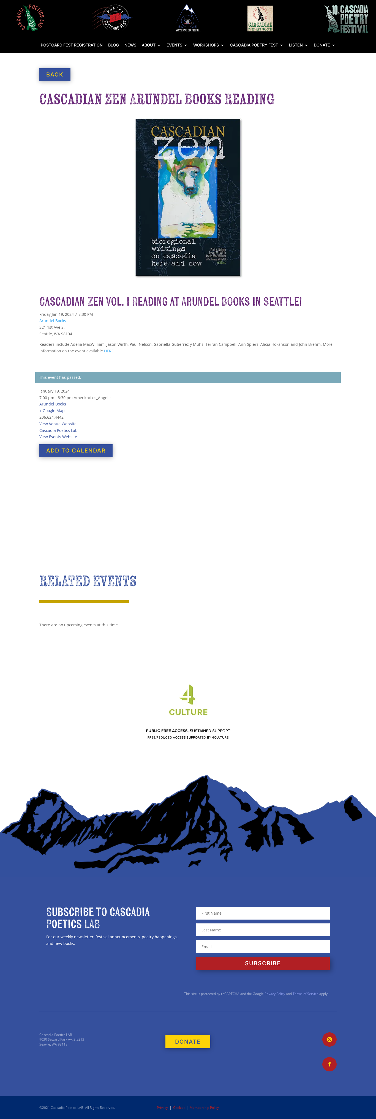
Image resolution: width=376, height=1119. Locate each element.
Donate (322, 45)
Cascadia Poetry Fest (254, 45)
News (130, 45)
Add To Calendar (76, 450)
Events (174, 45)
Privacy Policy (274, 994)
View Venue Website (58, 423)
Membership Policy (204, 1108)
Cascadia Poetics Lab (58, 430)
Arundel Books (52, 320)
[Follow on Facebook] (329, 1064)
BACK (55, 74)
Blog (113, 45)
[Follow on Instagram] (329, 1039)
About (149, 45)
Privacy (162, 1108)
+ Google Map (52, 410)
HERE (109, 350)
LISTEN (296, 45)
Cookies (179, 1108)
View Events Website (58, 436)
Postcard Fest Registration (72, 45)
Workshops (206, 45)
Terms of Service (305, 994)
